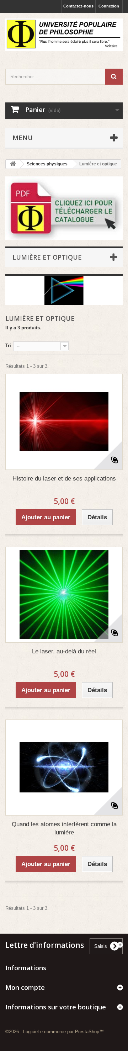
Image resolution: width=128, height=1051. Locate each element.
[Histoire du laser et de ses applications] (64, 421)
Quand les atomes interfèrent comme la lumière (64, 828)
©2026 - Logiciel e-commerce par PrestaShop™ (54, 1031)
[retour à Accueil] (13, 164)
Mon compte (25, 987)
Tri (8, 345)
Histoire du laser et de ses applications (64, 478)
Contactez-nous (78, 6)
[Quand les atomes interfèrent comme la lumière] (64, 767)
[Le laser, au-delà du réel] (64, 594)
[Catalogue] (64, 208)
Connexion (108, 6)
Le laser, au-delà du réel (64, 651)
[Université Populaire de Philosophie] (64, 34)
